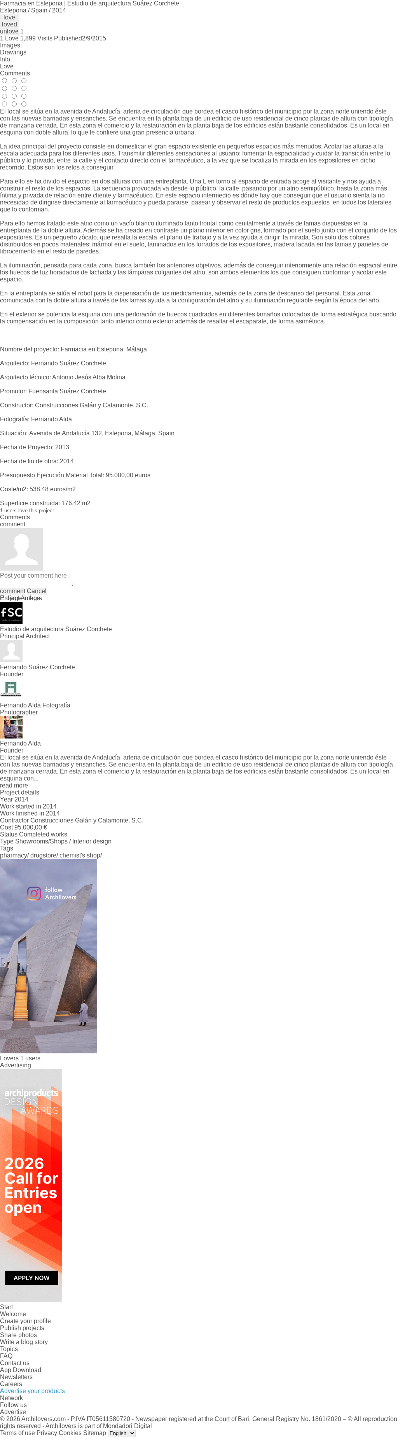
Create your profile (25, 1321)
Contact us (15, 1363)
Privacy (47, 1433)
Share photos (18, 1335)
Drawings (13, 52)
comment (12, 591)
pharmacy (13, 855)
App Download (20, 1370)
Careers (11, 1384)
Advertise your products (32, 1391)
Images (10, 45)
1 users (30, 1058)
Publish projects (22, 1328)
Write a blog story (24, 1342)
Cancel (37, 591)
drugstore (43, 855)
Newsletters (16, 1377)
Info (5, 59)
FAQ (6, 1356)
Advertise (13, 1412)
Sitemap (94, 1433)
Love (7, 66)
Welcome (13, 1314)
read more (14, 785)
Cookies (70, 1433)
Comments (15, 73)
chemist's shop (79, 855)
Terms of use (17, 1433)
